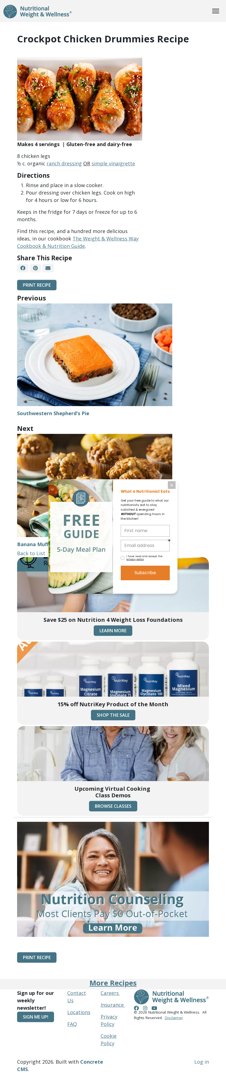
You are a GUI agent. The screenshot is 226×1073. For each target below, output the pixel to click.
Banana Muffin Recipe (44, 544)
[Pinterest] (35, 268)
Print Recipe (37, 285)
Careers (110, 993)
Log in (201, 1061)
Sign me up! (35, 1017)
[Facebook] (22, 268)
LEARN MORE (113, 631)
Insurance (113, 1004)
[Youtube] (154, 1008)
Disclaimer (174, 1017)
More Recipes (113, 983)
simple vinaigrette (113, 163)
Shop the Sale (113, 715)
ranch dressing (64, 163)
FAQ (72, 1024)
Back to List (31, 553)
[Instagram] (145, 1008)
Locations (78, 1012)
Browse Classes (113, 806)
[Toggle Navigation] (216, 11)
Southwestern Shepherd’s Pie (53, 413)
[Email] (48, 268)
